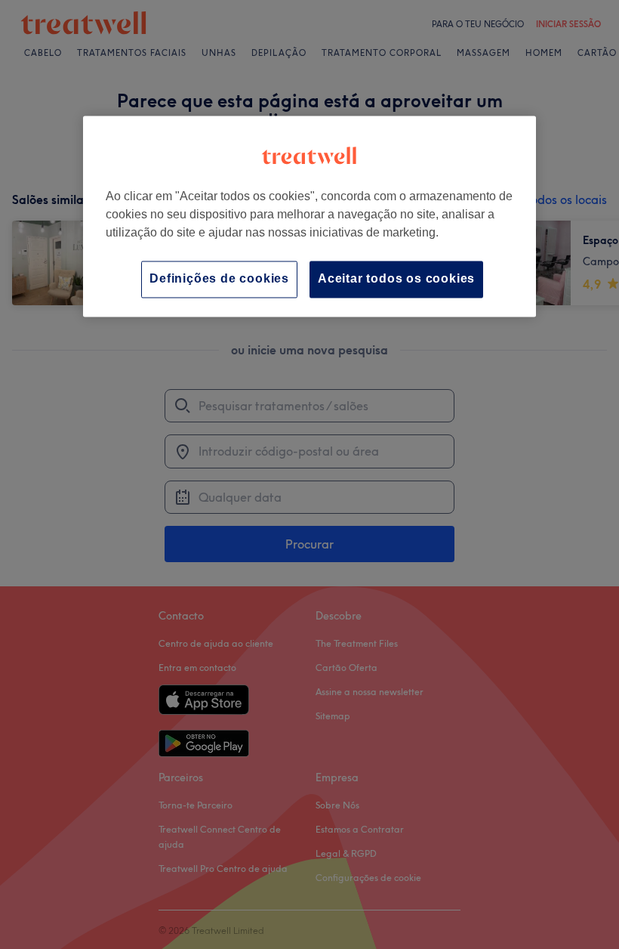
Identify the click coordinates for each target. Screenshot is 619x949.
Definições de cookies (219, 279)
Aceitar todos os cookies (396, 279)
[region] (309, 216)
